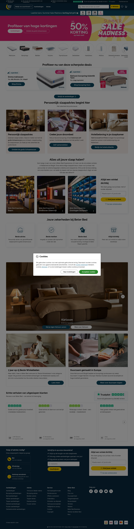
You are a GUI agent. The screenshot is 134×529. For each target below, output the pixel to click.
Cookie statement (82, 265)
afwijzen (44, 267)
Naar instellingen (69, 272)
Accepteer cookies (88, 272)
